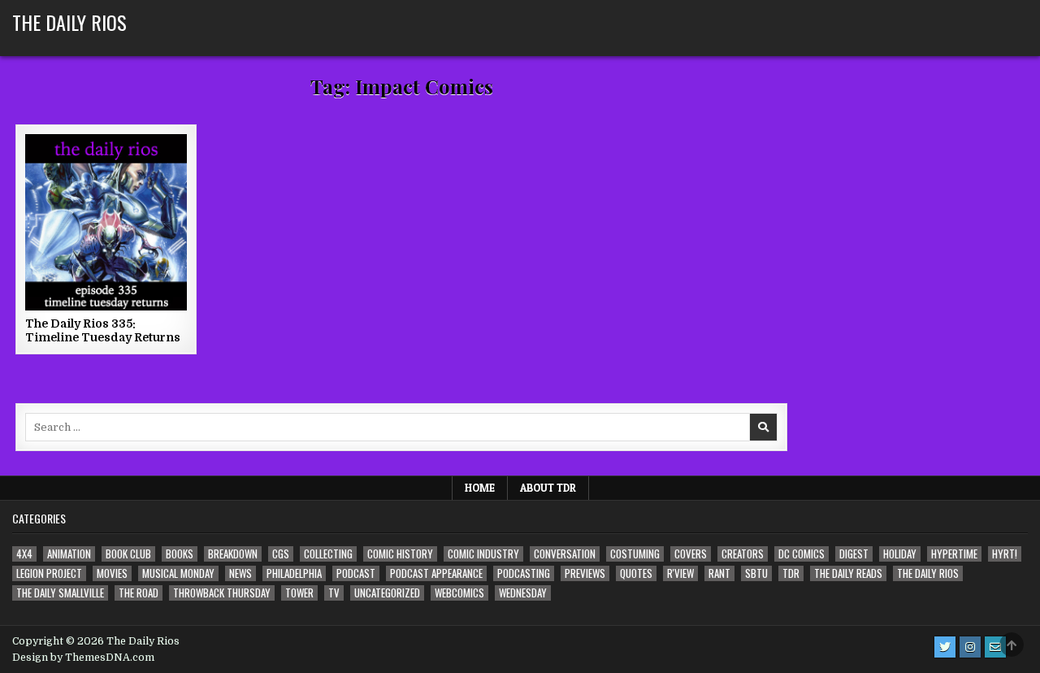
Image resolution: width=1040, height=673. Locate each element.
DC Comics (801, 554)
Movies (112, 573)
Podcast (355, 573)
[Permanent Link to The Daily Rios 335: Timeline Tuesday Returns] (106, 222)
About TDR (548, 487)
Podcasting (523, 573)
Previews (585, 573)
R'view (680, 573)
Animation (69, 554)
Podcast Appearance (436, 573)
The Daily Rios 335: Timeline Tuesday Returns (102, 330)
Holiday (899, 554)
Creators (743, 554)
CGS (280, 554)
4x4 (24, 554)
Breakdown (233, 554)
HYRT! (1004, 554)
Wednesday (523, 593)
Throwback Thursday (222, 593)
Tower (299, 593)
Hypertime (954, 554)
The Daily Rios (69, 22)
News (240, 573)
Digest (854, 554)
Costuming (635, 554)
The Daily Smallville (60, 593)
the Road (138, 593)
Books (179, 554)
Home (480, 487)
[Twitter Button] (945, 647)
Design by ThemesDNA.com (83, 657)
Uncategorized (387, 593)
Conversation (565, 554)
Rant (719, 573)
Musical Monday (178, 573)
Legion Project (49, 573)
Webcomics (459, 593)
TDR (791, 573)
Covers (690, 554)
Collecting (328, 554)
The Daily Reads (848, 573)
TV (334, 593)
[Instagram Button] (970, 647)
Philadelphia (294, 573)
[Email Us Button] (995, 647)
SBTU (756, 573)
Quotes (636, 573)
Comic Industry (483, 554)
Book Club (128, 554)
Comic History (400, 554)
